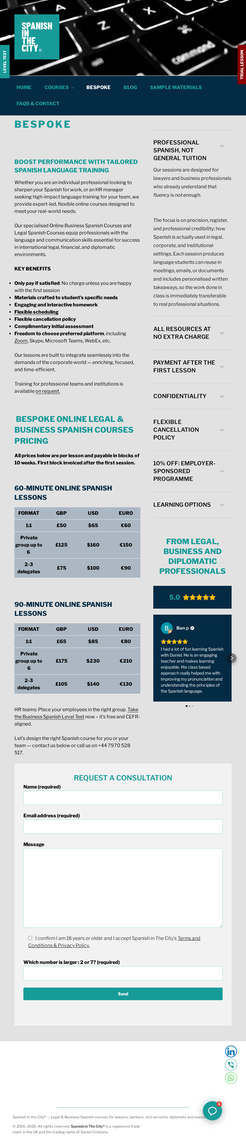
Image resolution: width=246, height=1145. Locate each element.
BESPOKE (98, 87)
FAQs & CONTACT (37, 103)
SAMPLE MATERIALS (176, 87)
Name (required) (42, 787)
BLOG (130, 87)
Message (33, 844)
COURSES (56, 87)
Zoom (21, 341)
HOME (24, 87)
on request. (47, 391)
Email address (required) (51, 815)
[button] (192, 146)
